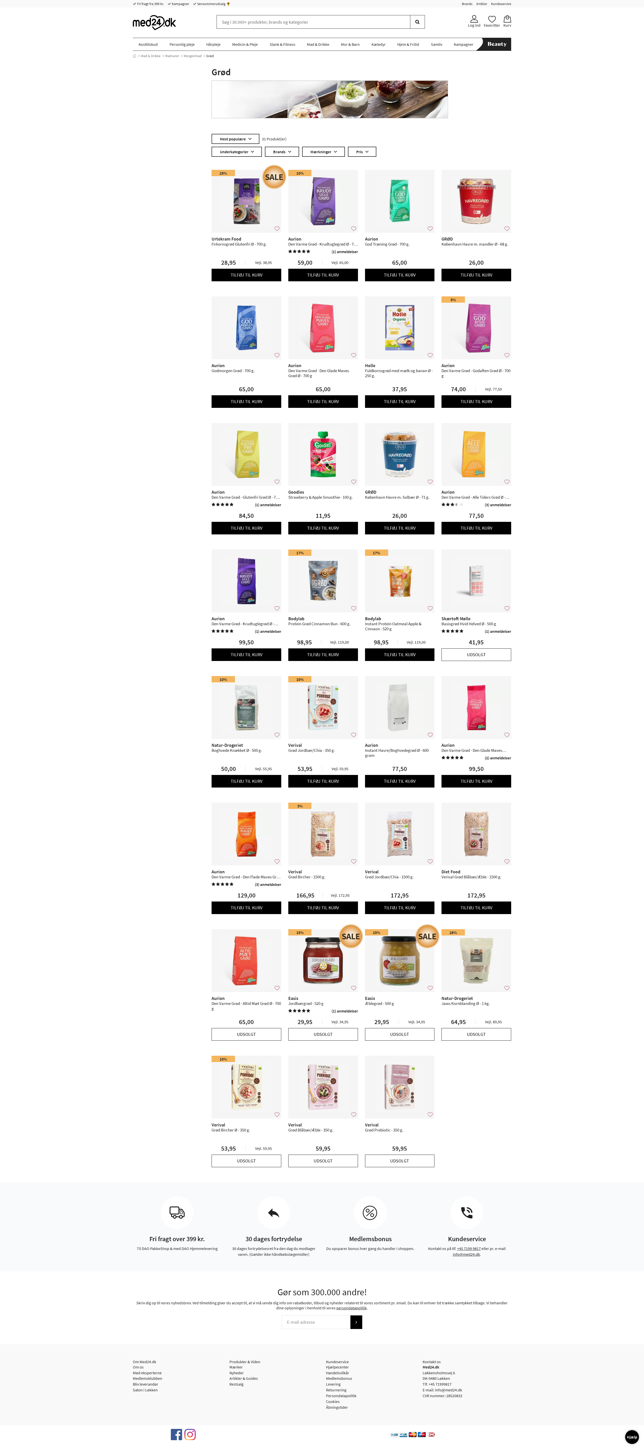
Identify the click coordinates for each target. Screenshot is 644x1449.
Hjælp (632, 1436)
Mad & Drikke (318, 44)
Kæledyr (379, 44)
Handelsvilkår (337, 1372)
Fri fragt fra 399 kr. (150, 4)
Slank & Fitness (282, 44)
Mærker (236, 1366)
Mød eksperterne (147, 1372)
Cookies (333, 1401)
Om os (138, 1366)
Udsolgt (476, 654)
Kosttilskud (148, 44)
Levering (333, 1384)
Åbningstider (337, 1407)
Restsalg (236, 1384)
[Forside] (134, 56)
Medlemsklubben (147, 1378)
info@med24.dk (466, 1254)
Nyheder (236, 1372)
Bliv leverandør (145, 1384)
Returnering (336, 1389)
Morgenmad (193, 56)
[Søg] (417, 22)
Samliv (436, 44)
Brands (467, 4)
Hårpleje (213, 44)
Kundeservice (501, 4)
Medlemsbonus (339, 1378)
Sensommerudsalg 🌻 (213, 4)
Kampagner (180, 4)
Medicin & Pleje (245, 44)
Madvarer (172, 56)
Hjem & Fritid (408, 44)
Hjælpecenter (337, 1366)
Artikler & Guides (243, 1378)
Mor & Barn (350, 44)
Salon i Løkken (145, 1389)
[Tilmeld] (356, 1322)
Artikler (481, 4)
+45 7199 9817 (469, 1248)
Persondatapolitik (341, 1395)
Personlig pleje (182, 44)
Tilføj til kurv (246, 275)
